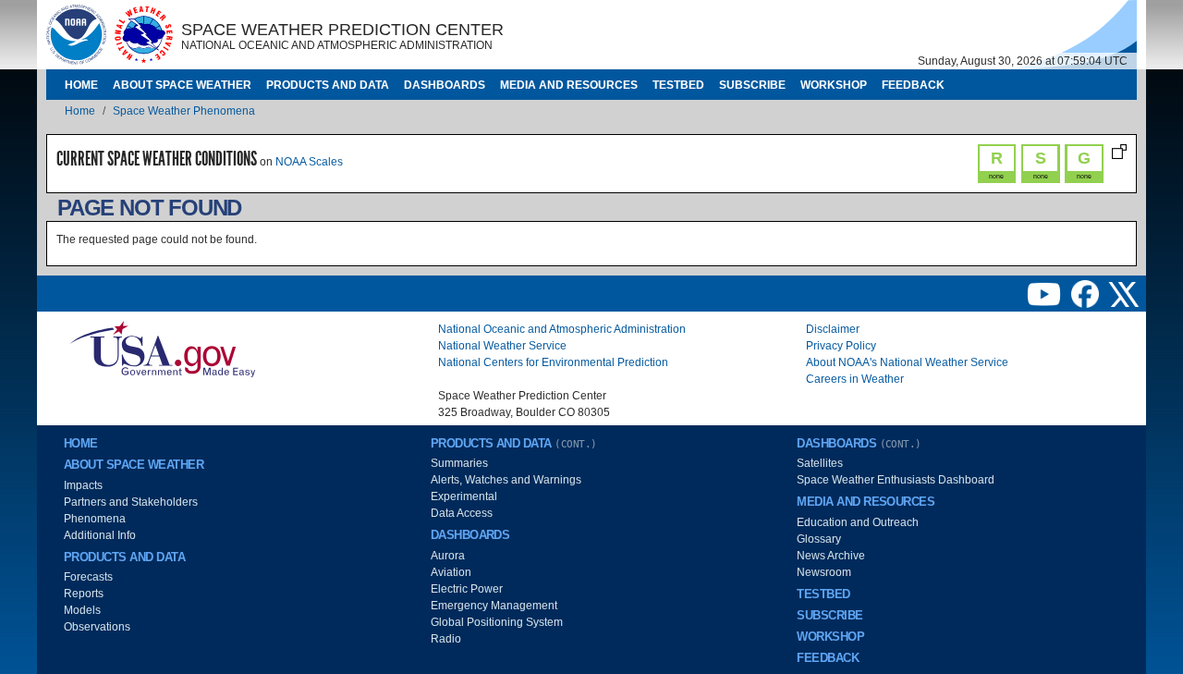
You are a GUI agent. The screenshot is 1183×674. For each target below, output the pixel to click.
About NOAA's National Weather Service (907, 362)
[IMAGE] (76, 34)
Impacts (83, 485)
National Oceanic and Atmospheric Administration (562, 329)
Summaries (459, 463)
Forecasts (88, 576)
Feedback (913, 85)
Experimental (464, 496)
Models (82, 610)
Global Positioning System (497, 622)
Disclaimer (833, 329)
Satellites (820, 463)
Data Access (462, 513)
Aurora (448, 555)
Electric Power (467, 588)
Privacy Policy (841, 345)
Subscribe (752, 85)
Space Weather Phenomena (184, 110)
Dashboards (444, 85)
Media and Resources (569, 85)
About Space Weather (182, 85)
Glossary (819, 539)
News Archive (831, 555)
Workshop (833, 85)
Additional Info (100, 535)
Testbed (678, 85)
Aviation (451, 572)
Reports (84, 593)
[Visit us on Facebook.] (1086, 293)
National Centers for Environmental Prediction (553, 362)
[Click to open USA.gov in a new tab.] (162, 348)
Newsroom (824, 572)
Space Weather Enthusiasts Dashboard (895, 479)
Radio (446, 638)
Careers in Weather (855, 379)
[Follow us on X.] (1124, 293)
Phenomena (95, 518)
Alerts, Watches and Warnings (506, 479)
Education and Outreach (858, 522)
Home (81, 85)
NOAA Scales (309, 161)
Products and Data (327, 85)
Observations (97, 626)
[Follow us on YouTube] (1045, 293)
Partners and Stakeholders (131, 502)
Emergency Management (494, 605)
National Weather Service (502, 345)
